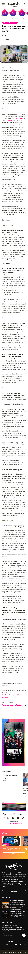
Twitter (20, 695)
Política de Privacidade (16, 952)
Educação (22, 18)
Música (4, 18)
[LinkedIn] (25, 944)
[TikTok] (3, 818)
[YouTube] (18, 818)
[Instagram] (8, 818)
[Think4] (24, 952)
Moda (13, 18)
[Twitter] (23, 818)
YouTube (5, 697)
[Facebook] (13, 818)
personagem (19, 118)
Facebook (5, 695)
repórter (9, 120)
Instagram (13, 695)
